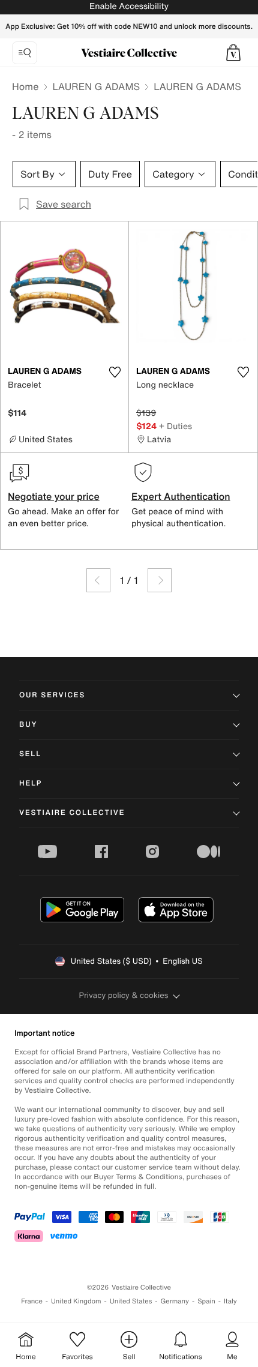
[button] (233, 52)
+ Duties (175, 425)
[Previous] (98, 580)
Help (30, 783)
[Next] (160, 580)
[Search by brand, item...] (24, 52)
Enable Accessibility (129, 6)
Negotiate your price (54, 496)
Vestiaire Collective (72, 813)
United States (131, 1301)
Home (25, 86)
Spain (206, 1301)
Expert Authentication (180, 496)
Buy (28, 725)
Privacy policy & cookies (124, 995)
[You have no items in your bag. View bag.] (233, 52)
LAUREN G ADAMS (96, 86)
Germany (174, 1301)
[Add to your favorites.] (114, 372)
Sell (30, 754)
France (32, 1301)
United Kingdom (76, 1301)
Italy (230, 1301)
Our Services (52, 695)
